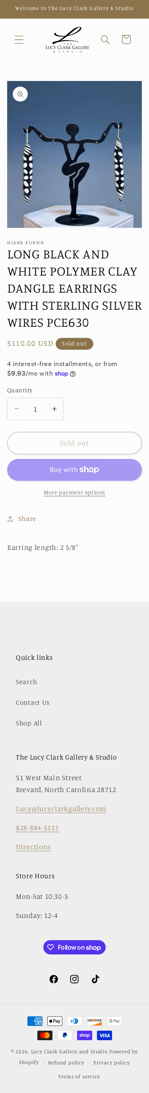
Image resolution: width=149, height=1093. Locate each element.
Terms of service (79, 1076)
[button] (19, 39)
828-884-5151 (37, 827)
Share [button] (27, 518)
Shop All (29, 723)
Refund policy (66, 1062)
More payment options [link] (74, 492)
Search (26, 682)
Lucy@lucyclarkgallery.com (61, 808)
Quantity (20, 390)
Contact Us (33, 702)
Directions (33, 846)
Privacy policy (111, 1062)
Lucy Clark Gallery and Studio (69, 1051)
